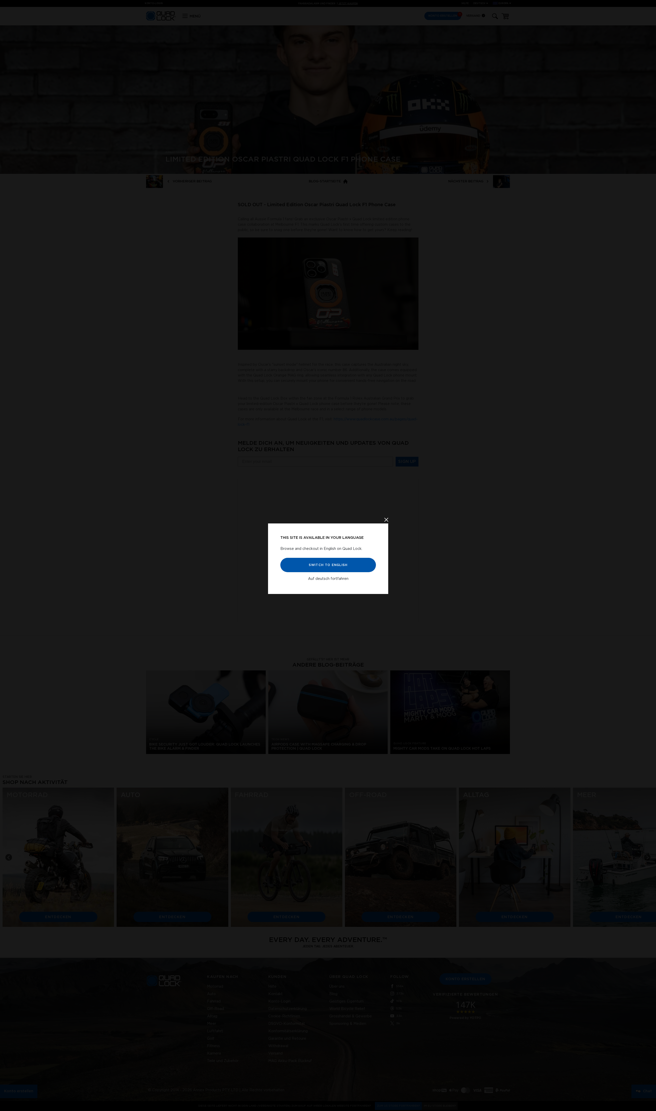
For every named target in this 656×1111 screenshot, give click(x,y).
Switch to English (328, 565)
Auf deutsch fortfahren (328, 579)
